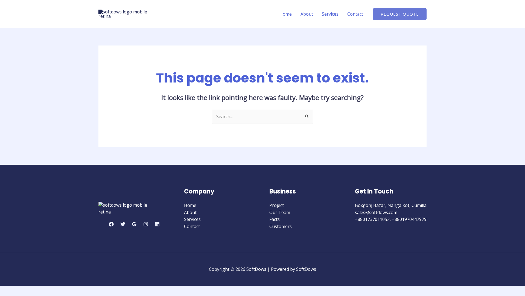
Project (276, 205)
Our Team (279, 212)
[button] (400, 14)
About (307, 14)
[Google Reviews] (134, 224)
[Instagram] (145, 224)
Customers (280, 226)
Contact (355, 14)
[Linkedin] (157, 224)
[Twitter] (122, 224)
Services (330, 14)
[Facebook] (111, 224)
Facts (274, 219)
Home (285, 14)
